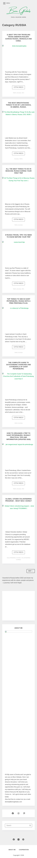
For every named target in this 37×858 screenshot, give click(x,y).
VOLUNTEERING (11, 557)
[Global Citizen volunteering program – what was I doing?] (18, 517)
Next (29, 571)
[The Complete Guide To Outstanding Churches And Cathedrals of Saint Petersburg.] (18, 385)
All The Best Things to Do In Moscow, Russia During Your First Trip (18, 171)
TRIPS (14, 93)
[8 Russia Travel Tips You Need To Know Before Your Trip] (18, 253)
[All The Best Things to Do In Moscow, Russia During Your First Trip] (18, 189)
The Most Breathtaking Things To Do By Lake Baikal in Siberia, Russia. (18, 105)
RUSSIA (19, 93)
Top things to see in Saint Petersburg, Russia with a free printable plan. (18, 301)
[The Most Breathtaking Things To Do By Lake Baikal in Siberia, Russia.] (18, 123)
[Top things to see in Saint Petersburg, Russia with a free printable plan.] (18, 319)
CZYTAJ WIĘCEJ (19, 88)
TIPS (23, 93)
